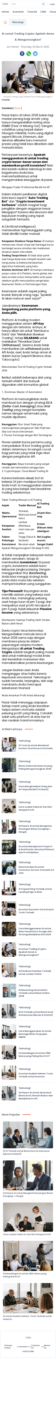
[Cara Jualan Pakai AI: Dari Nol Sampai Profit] (9, 806)
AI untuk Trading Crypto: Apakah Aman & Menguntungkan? (33, 952)
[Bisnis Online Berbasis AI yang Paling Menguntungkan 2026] (9, 765)
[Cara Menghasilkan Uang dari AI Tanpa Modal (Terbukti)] (9, 785)
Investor (24, 1346)
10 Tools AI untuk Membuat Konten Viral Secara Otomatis (36, 747)
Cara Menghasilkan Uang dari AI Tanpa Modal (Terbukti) (35, 788)
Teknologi (18, 22)
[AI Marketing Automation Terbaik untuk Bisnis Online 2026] (9, 990)
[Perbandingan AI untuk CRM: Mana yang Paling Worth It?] (9, 1052)
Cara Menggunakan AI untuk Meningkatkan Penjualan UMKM (35, 1034)
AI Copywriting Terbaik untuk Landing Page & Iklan (35, 890)
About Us (47, 1346)
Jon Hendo (13, 46)
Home (5, 11)
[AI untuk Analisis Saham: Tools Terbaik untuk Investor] (9, 1072)
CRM (43, 11)
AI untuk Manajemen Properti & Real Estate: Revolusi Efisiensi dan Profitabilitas (36, 849)
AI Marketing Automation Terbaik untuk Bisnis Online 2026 (34, 993)
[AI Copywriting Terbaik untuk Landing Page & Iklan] (9, 888)
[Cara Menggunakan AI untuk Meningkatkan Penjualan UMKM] (9, 1031)
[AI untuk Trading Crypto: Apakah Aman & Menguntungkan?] (9, 949)
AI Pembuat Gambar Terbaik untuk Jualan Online (35, 973)
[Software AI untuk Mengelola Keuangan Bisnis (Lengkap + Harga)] (9, 826)
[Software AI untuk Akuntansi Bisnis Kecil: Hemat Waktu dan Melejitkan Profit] (9, 1093)
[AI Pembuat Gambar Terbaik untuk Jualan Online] (9, 970)
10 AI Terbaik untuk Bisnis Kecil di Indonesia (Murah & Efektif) (36, 1014)
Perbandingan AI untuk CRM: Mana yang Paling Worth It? (35, 1055)
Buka (17, 108)
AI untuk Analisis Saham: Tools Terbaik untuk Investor (36, 1075)
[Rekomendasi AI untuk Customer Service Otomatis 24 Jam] (9, 867)
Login (52, 4)
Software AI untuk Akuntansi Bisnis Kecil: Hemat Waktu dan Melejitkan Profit (36, 1095)
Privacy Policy (8, 1346)
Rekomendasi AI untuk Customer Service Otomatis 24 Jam (36, 869)
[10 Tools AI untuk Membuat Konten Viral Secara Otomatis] (9, 744)
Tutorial (32, 11)
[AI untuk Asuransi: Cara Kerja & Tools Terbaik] (9, 908)
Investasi (18, 11)
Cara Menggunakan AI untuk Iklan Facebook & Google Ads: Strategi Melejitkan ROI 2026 (35, 931)
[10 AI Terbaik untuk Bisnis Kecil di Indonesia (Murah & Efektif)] (9, 1011)
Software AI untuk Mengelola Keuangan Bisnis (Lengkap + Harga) (35, 828)
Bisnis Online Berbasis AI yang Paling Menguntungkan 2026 (35, 767)
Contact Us (35, 1346)
